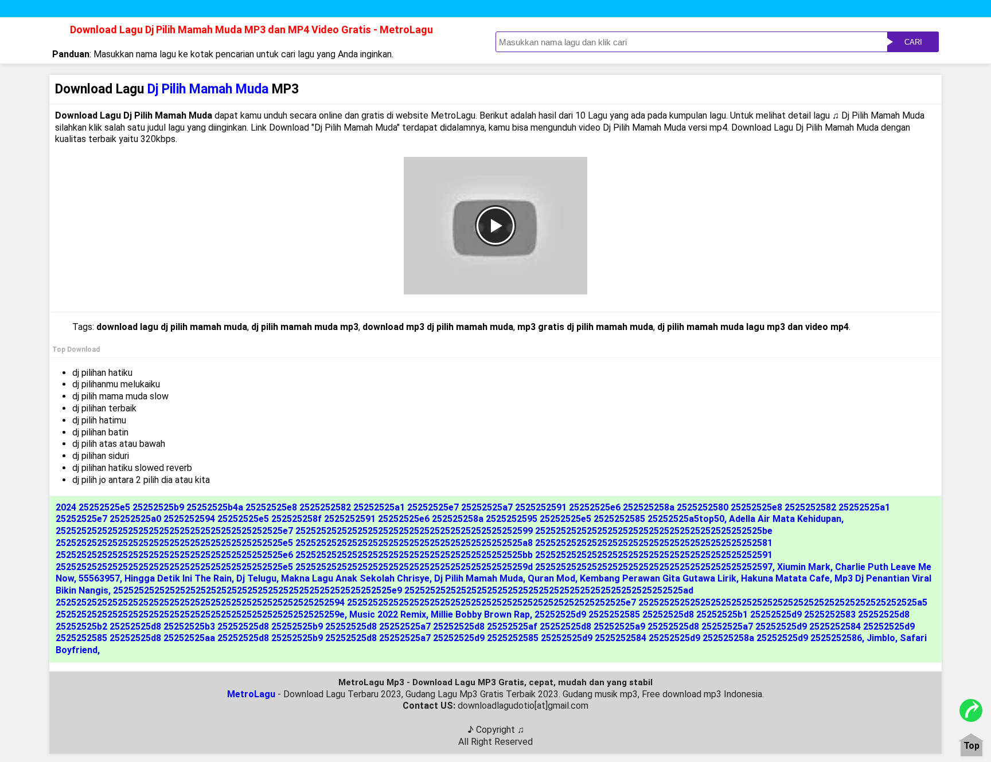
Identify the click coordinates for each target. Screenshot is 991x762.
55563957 (99, 578)
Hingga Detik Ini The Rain (178, 578)
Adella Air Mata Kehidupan (785, 518)
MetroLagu (251, 694)
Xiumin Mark (803, 566)
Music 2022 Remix (387, 614)
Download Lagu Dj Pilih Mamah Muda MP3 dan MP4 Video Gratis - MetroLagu (251, 29)
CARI (913, 42)
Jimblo (881, 638)
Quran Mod (551, 578)
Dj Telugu (256, 578)
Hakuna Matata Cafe (785, 578)
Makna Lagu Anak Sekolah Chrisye (355, 578)
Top (971, 746)
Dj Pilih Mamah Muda (478, 578)
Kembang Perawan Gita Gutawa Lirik (658, 578)
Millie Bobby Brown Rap (480, 614)
